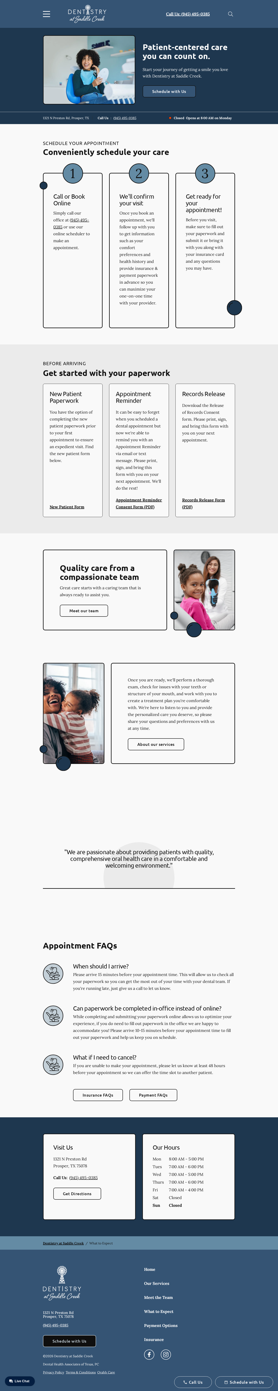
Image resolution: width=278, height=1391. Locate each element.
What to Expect (158, 1311)
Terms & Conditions (81, 1372)
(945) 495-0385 (124, 118)
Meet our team (84, 610)
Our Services (156, 1283)
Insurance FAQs (98, 1095)
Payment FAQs (153, 1095)
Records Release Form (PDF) (203, 503)
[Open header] (47, 14)
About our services (156, 744)
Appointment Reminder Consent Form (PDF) (139, 503)
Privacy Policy (53, 1372)
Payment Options (161, 1325)
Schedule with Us (169, 91)
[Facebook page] (149, 1355)
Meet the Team (158, 1297)
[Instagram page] (166, 1355)
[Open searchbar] (230, 14)
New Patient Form (67, 506)
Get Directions (77, 1193)
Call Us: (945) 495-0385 (188, 13)
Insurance (154, 1339)
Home (149, 1269)
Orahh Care (106, 1372)
